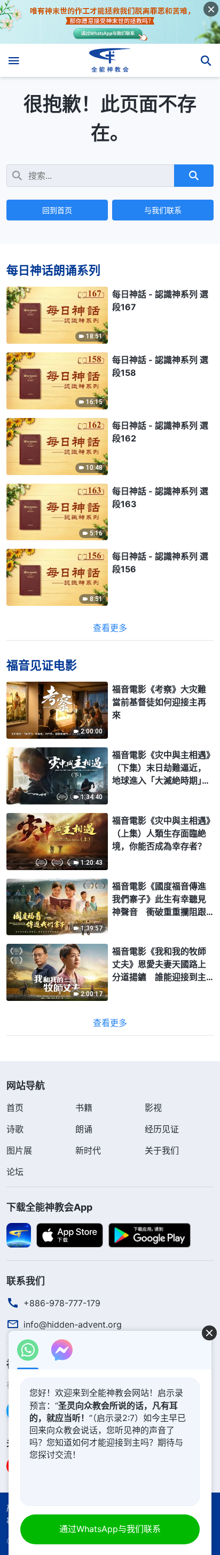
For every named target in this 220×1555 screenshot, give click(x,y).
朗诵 (83, 1129)
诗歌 (14, 1129)
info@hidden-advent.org (72, 1324)
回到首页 (57, 210)
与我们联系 (163, 210)
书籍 (83, 1107)
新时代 (88, 1150)
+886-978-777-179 (61, 1303)
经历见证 (162, 1129)
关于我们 (162, 1150)
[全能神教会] (110, 60)
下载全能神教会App (49, 1207)
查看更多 (110, 627)
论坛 (14, 1171)
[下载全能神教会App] (18, 1234)
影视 (153, 1107)
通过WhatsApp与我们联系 (110, 1529)
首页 (14, 1107)
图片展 (19, 1150)
